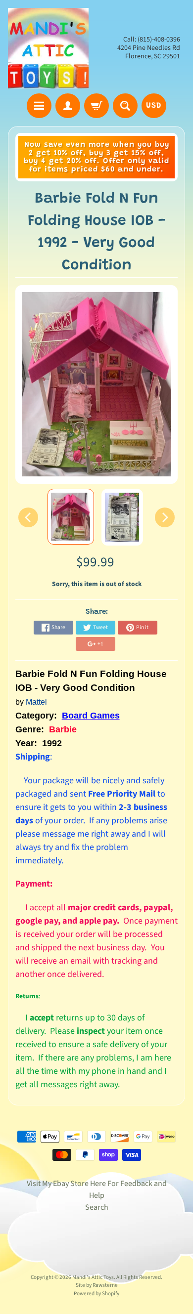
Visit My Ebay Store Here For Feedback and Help (97, 1189)
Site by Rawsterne (97, 1285)
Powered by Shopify (96, 1293)
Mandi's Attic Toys (93, 1277)
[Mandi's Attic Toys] (48, 48)
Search (96, 1207)
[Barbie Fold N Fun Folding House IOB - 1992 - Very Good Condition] (71, 517)
